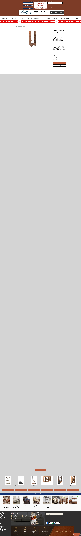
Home (16, 26)
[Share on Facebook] (53, 70)
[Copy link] (59, 523)
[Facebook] (47, 523)
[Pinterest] (57, 523)
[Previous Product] (0, 480)
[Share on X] (58, 70)
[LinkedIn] (54, 523)
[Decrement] (53, 59)
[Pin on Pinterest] (55, 70)
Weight (54, 53)
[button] (23, 18)
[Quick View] (8, 480)
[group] (40, 483)
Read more (54, 51)
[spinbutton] (55, 59)
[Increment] (56, 59)
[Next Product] (80, 480)
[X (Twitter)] (50, 523)
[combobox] (59, 56)
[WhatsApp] (52, 523)
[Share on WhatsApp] (56, 70)
